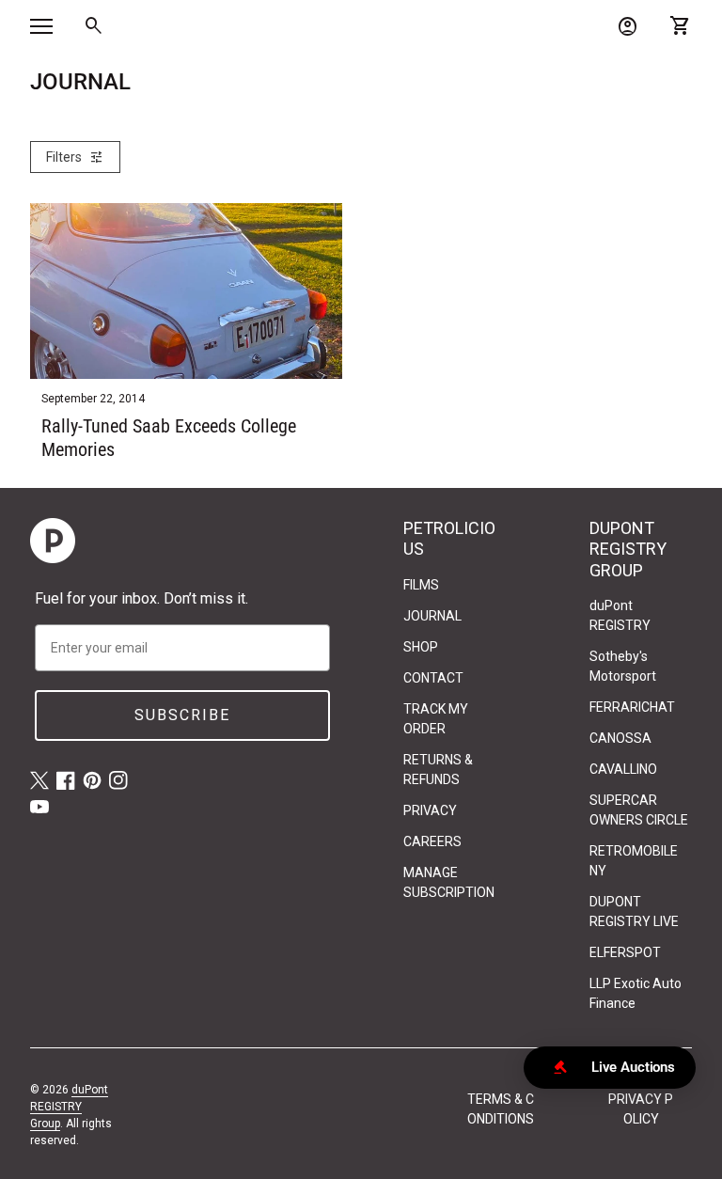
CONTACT (433, 677)
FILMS (421, 584)
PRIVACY (430, 810)
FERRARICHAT (632, 707)
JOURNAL (432, 615)
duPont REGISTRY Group (69, 1106)
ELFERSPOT (625, 952)
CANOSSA (620, 738)
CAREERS (432, 841)
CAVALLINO (623, 769)
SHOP (420, 646)
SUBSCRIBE (182, 715)
